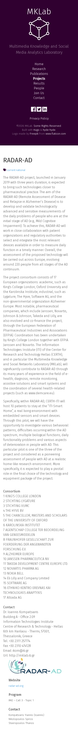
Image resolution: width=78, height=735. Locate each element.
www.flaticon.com (56, 133)
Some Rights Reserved (47, 125)
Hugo (36, 129)
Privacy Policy (39, 118)
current (11, 170)
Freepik (34, 133)
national (20, 170)
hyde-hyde (49, 129)
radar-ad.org (16, 686)
